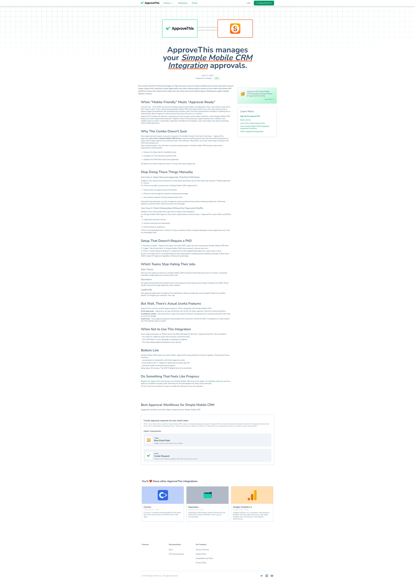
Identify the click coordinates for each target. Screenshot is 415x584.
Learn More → (269, 99)
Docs (171, 550)
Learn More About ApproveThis (252, 123)
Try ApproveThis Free (263, 3)
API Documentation (176, 554)
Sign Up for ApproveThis (250, 116)
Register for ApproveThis (151, 381)
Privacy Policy (201, 562)
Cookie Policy (201, 554)
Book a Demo (245, 120)
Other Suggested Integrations (251, 131)
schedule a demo (214, 381)
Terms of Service (202, 550)
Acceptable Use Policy (204, 558)
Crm (216, 78)
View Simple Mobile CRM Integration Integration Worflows (254, 127)
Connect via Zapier (150, 245)
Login (248, 3)
